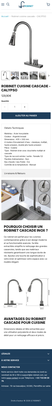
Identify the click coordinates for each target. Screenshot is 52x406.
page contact (12, 378)
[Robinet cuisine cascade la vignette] (5, 75)
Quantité (5, 101)
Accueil (5, 16)
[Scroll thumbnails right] (48, 76)
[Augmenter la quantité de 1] (25, 107)
